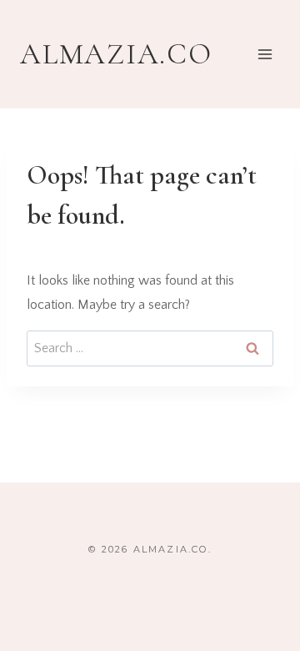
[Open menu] (264, 54)
